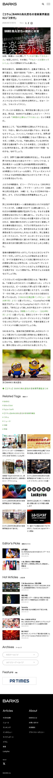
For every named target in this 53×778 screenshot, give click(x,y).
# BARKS (5, 401)
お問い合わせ (33, 722)
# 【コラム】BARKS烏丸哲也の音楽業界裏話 (18, 413)
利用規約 (32, 727)
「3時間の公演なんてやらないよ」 (25, 117)
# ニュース (6, 421)
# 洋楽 (4, 425)
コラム (5, 742)
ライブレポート (8, 737)
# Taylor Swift (8, 409)
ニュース (6, 722)
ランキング (7, 727)
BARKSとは (33, 718)
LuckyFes (6, 751)
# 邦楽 (4, 429)
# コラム (5, 417)
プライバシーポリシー (37, 732)
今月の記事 (7, 718)
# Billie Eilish (7, 405)
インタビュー (7, 732)
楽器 (4, 746)
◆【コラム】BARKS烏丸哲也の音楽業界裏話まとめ (25, 388)
